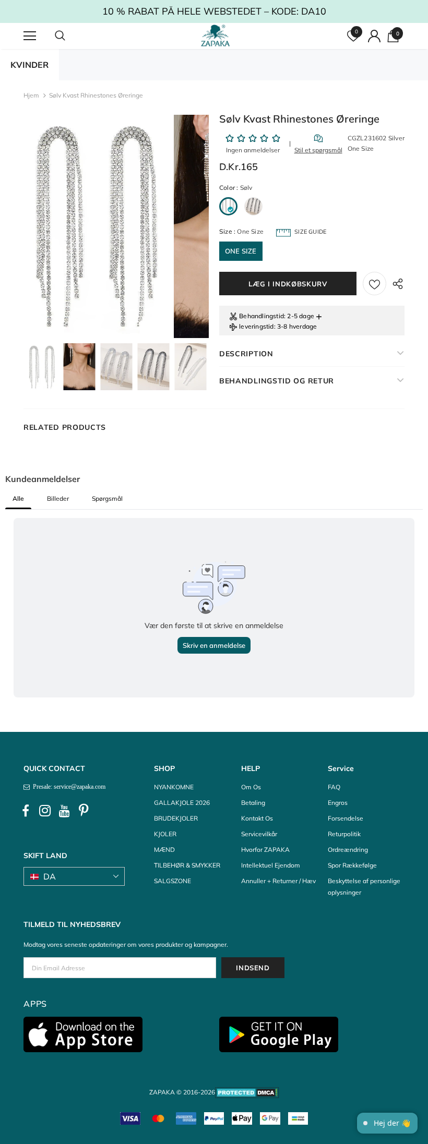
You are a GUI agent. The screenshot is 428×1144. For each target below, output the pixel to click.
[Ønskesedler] (374, 283)
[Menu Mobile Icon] (29, 36)
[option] (97, 226)
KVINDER (29, 64)
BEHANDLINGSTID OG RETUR (276, 381)
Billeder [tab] (58, 498)
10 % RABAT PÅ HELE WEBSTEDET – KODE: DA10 (214, 11)
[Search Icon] (70, 36)
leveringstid (256, 326)
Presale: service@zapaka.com (67, 787)
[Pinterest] (83, 810)
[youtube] (64, 810)
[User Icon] (374, 36)
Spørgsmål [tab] (107, 498)
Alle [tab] (18, 498)
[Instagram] (44, 810)
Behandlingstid (261, 316)
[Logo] (215, 35)
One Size (241, 251)
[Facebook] (25, 810)
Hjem (31, 95)
